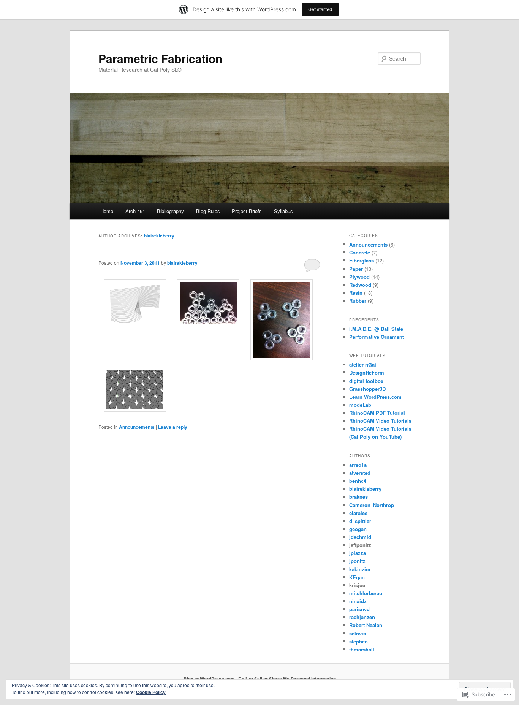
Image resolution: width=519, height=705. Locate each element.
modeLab (360, 404)
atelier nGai (362, 364)
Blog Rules (208, 211)
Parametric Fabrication (160, 58)
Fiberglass (361, 260)
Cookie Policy (151, 692)
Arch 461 (135, 211)
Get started (320, 9)
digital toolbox (366, 380)
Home (106, 211)
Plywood (359, 276)
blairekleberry (159, 235)
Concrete (359, 252)
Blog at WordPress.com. (210, 678)
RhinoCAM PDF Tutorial (377, 412)
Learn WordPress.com (375, 396)
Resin (355, 292)
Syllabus (283, 211)
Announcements (137, 427)
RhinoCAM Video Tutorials (380, 420)
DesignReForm (366, 372)
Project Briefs (247, 211)
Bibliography (170, 211)
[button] (135, 304)
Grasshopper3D (367, 388)
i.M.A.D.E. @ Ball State (376, 328)
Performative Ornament (376, 336)
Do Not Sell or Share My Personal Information (287, 678)
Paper (356, 268)
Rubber (357, 300)
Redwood (360, 284)
